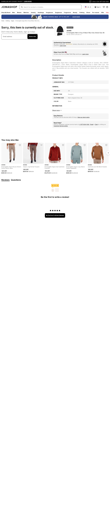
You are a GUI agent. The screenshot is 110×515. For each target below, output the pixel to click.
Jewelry (33, 12)
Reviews (5, 180)
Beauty (75, 12)
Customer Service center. (61, 126)
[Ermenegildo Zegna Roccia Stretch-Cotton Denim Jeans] (19, 145)
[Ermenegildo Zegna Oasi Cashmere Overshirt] (63, 145)
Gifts (102, 12)
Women (19, 12)
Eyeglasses (58, 12)
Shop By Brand (5, 12)
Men (13, 12)
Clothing (81, 12)
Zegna (12, 20)
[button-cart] (107, 7)
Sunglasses (49, 12)
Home (2, 20)
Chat (96, 124)
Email (91, 124)
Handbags (41, 12)
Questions (16, 180)
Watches (26, 12)
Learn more (63, 45)
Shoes (88, 12)
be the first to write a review (55, 215)
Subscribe (32, 36)
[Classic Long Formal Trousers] (41, 145)
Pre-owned (95, 12)
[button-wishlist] (104, 7)
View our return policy (83, 117)
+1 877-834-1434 (84, 124)
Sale (107, 12)
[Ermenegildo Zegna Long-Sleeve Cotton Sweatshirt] (84, 145)
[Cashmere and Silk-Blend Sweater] (106, 145)
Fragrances (67, 12)
